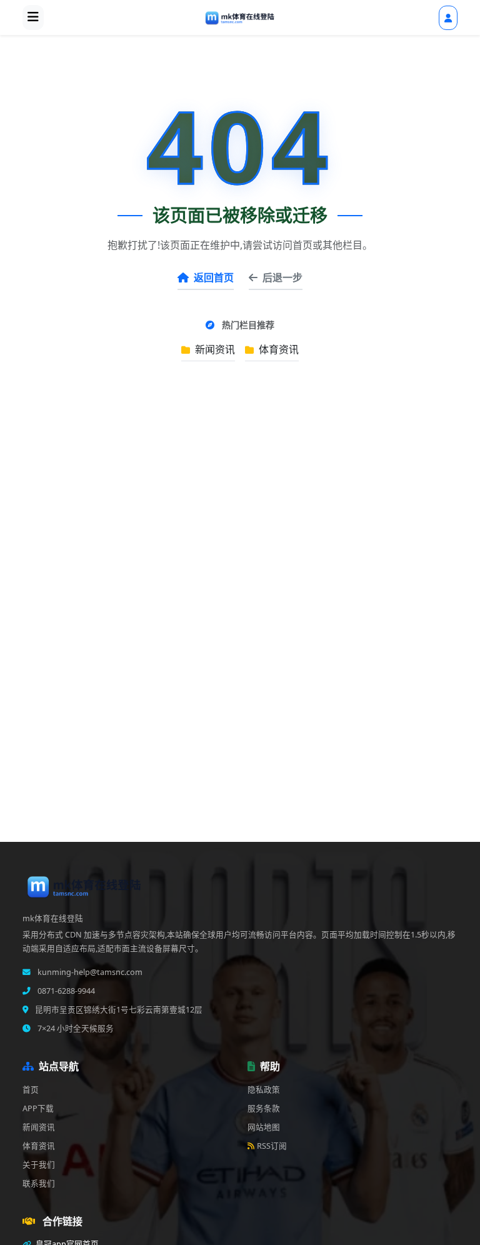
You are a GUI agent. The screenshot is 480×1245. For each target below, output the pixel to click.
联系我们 (38, 1183)
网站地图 (264, 1127)
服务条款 (264, 1108)
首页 (30, 1089)
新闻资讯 (213, 349)
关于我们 (38, 1164)
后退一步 (282, 277)
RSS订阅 (272, 1146)
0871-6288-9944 (65, 991)
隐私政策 (264, 1089)
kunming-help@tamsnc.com (89, 972)
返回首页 (214, 277)
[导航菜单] (33, 17)
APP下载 (38, 1108)
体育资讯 (277, 349)
